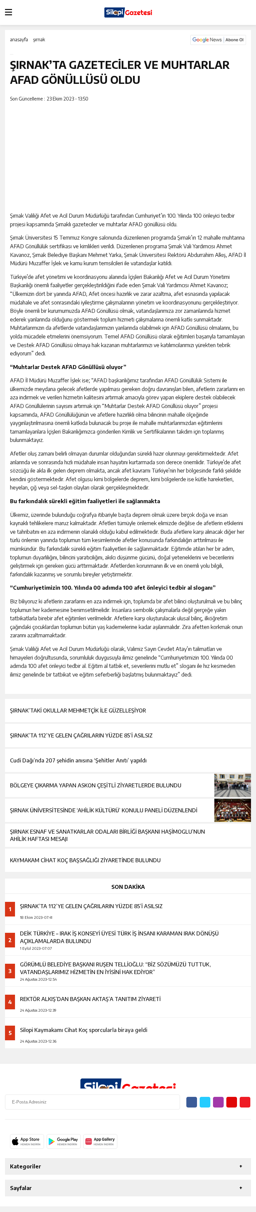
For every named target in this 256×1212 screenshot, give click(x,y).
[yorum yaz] (244, 99)
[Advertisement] (128, 155)
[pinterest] (240, 99)
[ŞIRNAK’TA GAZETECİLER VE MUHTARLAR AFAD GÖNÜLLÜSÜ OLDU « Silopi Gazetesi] (128, 12)
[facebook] (231, 99)
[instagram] (218, 1102)
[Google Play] (64, 1141)
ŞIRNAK (39, 39)
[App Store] (27, 1141)
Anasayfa (19, 39)
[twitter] (235, 99)
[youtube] (231, 1102)
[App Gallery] (100, 1141)
